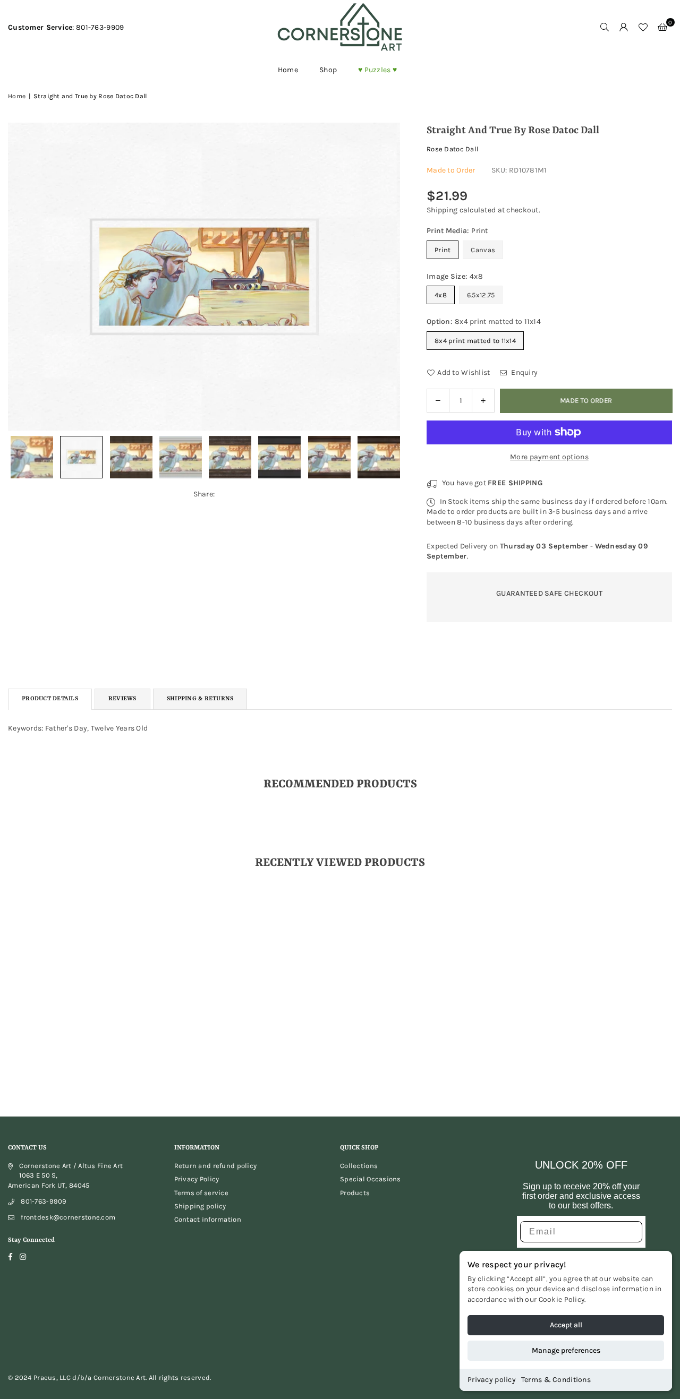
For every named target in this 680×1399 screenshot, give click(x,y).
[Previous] (22, 276)
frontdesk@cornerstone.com (68, 1217)
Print (442, 250)
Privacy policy (492, 1379)
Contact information (207, 1219)
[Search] (604, 27)
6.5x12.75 (481, 295)
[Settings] (623, 27)
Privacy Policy (196, 1179)
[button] (662, 27)
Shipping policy (200, 1206)
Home (288, 69)
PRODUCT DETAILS (50, 699)
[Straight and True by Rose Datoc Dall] (81, 457)
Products (355, 1193)
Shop (328, 69)
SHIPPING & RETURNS (200, 699)
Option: (484, 321)
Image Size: (455, 276)
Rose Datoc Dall (453, 149)
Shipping (442, 209)
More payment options (549, 456)
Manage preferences (566, 1350)
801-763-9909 (43, 1201)
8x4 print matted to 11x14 (475, 341)
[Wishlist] (642, 27)
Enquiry (523, 372)
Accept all (566, 1324)
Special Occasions (370, 1179)
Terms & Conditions (556, 1379)
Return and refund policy (215, 1166)
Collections (359, 1166)
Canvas (483, 250)
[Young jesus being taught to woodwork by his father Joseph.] (32, 457)
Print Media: (457, 230)
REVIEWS (122, 699)
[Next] (385, 276)
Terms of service (201, 1193)
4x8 (441, 295)
